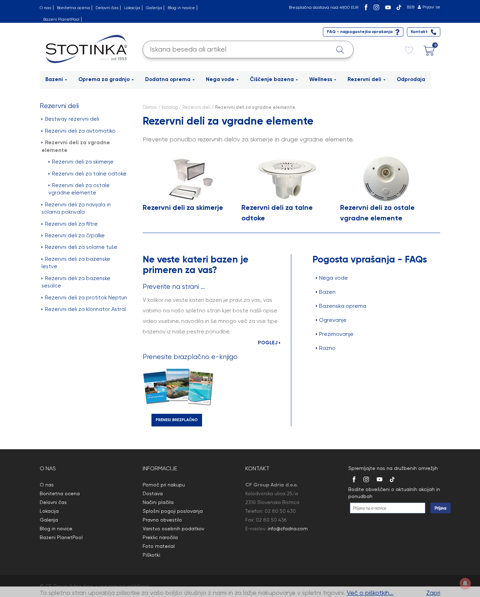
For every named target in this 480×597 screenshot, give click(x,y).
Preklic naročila (160, 537)
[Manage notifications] (465, 583)
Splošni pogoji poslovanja (173, 511)
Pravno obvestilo (162, 520)
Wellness (320, 79)
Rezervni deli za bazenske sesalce (75, 282)
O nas (45, 7)
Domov (150, 107)
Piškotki (151, 555)
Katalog (170, 107)
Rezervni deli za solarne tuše (81, 247)
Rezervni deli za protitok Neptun (86, 297)
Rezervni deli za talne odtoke (89, 174)
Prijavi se (431, 7)
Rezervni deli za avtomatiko (80, 131)
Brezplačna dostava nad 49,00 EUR (323, 7)
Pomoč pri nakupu (164, 484)
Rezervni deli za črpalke (75, 235)
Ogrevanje (332, 320)
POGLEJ (268, 343)
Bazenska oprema (342, 306)
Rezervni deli (364, 79)
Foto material (159, 546)
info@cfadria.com (288, 528)
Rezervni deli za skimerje (82, 162)
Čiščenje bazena (272, 79)
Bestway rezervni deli (72, 119)
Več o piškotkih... (370, 592)
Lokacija (132, 7)
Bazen (327, 291)
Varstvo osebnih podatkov (173, 528)
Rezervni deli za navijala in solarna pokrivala (76, 208)
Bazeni (54, 79)
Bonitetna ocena (73, 7)
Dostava (153, 493)
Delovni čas (107, 7)
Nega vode (220, 79)
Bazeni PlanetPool (61, 19)
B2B (410, 7)
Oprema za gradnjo (104, 79)
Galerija (154, 7)
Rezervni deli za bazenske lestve (75, 263)
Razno (327, 348)
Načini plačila (158, 502)
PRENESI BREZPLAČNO (177, 420)
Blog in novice (181, 7)
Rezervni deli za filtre (71, 224)
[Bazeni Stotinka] (88, 48)
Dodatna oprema (167, 79)
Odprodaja (411, 79)
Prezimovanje (336, 334)
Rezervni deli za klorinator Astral (85, 309)
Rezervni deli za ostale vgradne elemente (79, 189)
